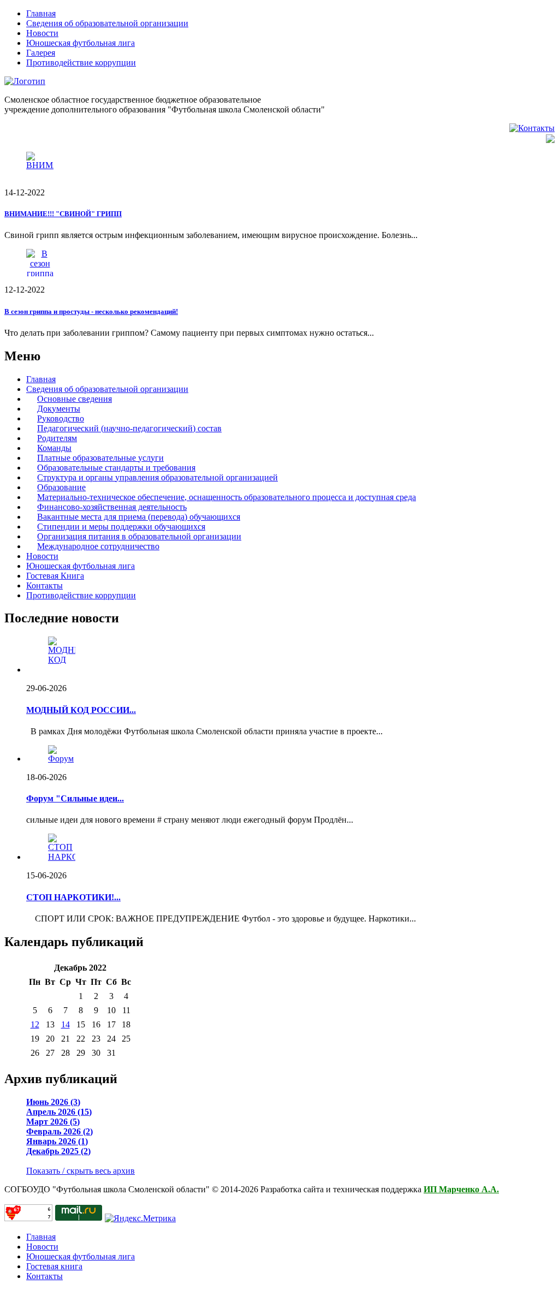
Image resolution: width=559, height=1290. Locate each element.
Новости (42, 33)
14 (65, 1024)
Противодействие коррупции (81, 62)
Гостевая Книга (55, 575)
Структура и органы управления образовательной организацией (157, 477)
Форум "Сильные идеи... (75, 798)
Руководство (60, 418)
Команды (54, 448)
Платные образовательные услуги (100, 457)
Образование (61, 487)
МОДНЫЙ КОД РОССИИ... (81, 710)
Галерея (40, 52)
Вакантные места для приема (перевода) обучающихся (138, 516)
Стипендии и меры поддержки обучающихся (121, 526)
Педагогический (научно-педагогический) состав (129, 428)
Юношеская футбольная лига (80, 42)
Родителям (57, 438)
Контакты (44, 585)
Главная (41, 13)
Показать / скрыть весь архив (80, 1170)
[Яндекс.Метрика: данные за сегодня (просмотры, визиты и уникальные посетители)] (140, 1218)
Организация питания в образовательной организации (139, 536)
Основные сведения (74, 398)
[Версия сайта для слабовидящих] (550, 137)
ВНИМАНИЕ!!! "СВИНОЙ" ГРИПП (63, 214)
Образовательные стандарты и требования (116, 467)
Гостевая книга (54, 1266)
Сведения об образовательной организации (107, 23)
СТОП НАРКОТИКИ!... (73, 897)
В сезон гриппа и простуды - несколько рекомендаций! (91, 311)
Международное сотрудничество (98, 546)
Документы (58, 408)
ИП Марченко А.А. (461, 1189)
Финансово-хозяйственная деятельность (112, 507)
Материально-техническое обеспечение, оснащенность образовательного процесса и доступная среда (226, 497)
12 (35, 1024)
